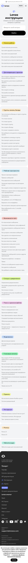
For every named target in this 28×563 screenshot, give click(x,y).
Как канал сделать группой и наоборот (13, 146)
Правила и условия (7, 537)
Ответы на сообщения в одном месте (12, 264)
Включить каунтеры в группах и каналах (13, 158)
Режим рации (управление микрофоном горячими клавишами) (13, 373)
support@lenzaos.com (10, 531)
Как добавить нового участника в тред (13, 270)
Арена (6, 484)
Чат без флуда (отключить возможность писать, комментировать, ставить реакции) (13, 153)
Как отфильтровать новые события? (12, 315)
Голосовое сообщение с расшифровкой (13, 225)
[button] (26, 6)
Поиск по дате (6, 324)
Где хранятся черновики (9, 247)
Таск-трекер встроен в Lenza (10, 419)
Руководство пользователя (9, 543)
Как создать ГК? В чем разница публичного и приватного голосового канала (12, 359)
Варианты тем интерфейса (9, 202)
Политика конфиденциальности (10, 539)
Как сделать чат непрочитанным (11, 235)
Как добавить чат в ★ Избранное (11, 200)
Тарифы (4, 470)
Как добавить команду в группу (11, 137)
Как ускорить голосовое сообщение (12, 232)
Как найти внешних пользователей (12, 66)
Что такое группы (7, 121)
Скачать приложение (9, 473)
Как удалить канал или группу (10, 143)
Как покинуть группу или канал (11, 140)
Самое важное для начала (9, 47)
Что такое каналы (7, 118)
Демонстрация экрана (8, 341)
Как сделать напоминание (9, 238)
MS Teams (5, 501)
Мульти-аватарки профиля (9, 175)
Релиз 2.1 (4, 432)
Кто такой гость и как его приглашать (12, 60)
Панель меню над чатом (9, 307)
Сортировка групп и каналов (10, 149)
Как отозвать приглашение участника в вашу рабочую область (13, 77)
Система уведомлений (8, 401)
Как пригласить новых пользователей (13, 63)
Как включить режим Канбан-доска (12, 398)
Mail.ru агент (6, 511)
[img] (3, 522)
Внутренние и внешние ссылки (11, 244)
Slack (3, 498)
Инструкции (8, 480)
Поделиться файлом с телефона (11, 259)
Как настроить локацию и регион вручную (14, 205)
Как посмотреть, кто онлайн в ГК (11, 369)
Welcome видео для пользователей (12, 447)
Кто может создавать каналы (10, 130)
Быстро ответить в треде (9, 241)
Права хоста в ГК (7, 386)
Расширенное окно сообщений (11, 180)
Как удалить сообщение (9, 267)
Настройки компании (8, 93)
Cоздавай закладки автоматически (12, 318)
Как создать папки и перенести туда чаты (14, 188)
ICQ (3, 515)
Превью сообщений (7, 178)
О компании (5, 535)
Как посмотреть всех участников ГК (12, 367)
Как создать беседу (7, 127)
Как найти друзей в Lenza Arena (11, 50)
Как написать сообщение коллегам (12, 57)
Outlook (4, 505)
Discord (4, 508)
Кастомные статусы (7, 290)
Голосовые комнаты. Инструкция (11, 416)
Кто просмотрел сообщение (10, 222)
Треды (3, 261)
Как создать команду (8, 90)
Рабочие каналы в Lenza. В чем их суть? (13, 413)
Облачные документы (8, 321)
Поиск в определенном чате (10, 310)
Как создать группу (7, 124)
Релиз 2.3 (4, 434)
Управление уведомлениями (10, 282)
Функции (4, 541)
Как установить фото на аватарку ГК (12, 364)
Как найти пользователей (9, 54)
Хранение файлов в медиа (9, 312)
